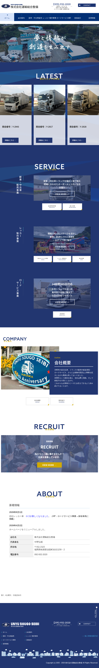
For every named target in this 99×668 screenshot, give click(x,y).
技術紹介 (77, 18)
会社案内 (21, 18)
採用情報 (92, 18)
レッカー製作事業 (49, 18)
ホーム (7, 18)
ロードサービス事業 (64, 18)
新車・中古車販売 (35, 18)
